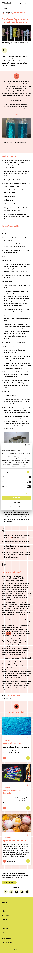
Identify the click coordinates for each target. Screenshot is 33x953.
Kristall (8, 633)
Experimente (8, 12)
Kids (3, 12)
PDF (10, 537)
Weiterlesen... (10, 758)
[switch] (29, 477)
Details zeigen (24, 493)
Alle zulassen (16, 497)
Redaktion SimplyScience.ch (13, 695)
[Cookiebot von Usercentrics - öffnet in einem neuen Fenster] (24, 445)
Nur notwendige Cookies (16, 506)
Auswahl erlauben (16, 502)
